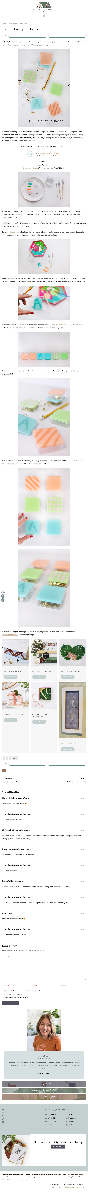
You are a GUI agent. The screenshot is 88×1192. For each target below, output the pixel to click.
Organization (73, 1118)
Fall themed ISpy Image (76, 780)
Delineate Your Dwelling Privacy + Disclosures (68, 1187)
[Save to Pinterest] (27, 36)
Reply (82, 798)
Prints (50, 1125)
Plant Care (52, 1121)
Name (6, 986)
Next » (14, 758)
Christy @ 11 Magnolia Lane (15, 830)
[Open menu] (44, 16)
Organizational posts (10, 635)
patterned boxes (13, 232)
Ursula (5, 913)
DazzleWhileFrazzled (11, 881)
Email (34, 986)
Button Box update (12, 671)
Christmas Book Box (41, 671)
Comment (7, 956)
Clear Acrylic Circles (30, 168)
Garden (71, 1125)
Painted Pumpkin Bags (11, 780)
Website (63, 986)
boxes (37, 371)
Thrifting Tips (73, 1121)
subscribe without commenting (19, 997)
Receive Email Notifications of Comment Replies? (21, 991)
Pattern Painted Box (13, 714)
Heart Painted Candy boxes (61, 325)
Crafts (70, 1115)
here (65, 146)
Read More (10, 676)
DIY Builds (52, 1118)
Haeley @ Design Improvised (15, 849)
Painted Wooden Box (70, 671)
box (4, 770)
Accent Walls (52, 1115)
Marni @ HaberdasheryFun (14, 798)
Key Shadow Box (68, 744)
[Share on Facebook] (67, 36)
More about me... (44, 1073)
